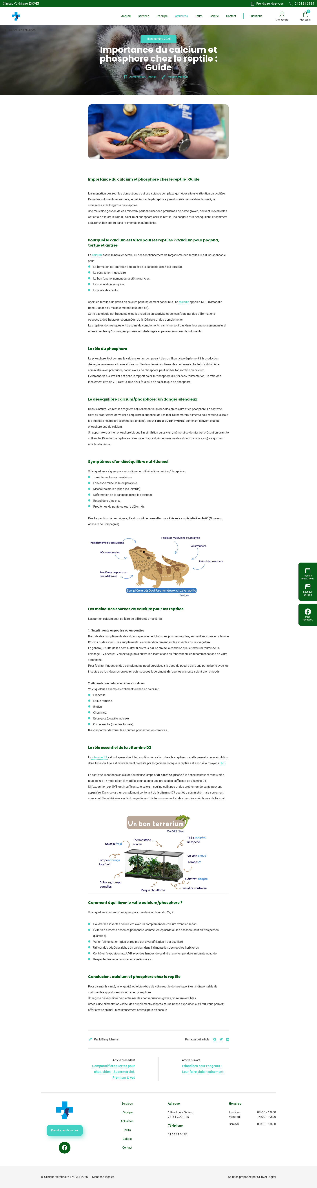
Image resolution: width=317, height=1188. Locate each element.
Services (143, 16)
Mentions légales (103, 1177)
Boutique (256, 16)
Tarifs (199, 16)
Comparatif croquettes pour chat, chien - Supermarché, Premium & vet (113, 1071)
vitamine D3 (99, 757)
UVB (222, 763)
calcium (97, 255)
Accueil (126, 16)
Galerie (214, 16)
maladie (183, 302)
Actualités (181, 16)
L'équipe (162, 16)
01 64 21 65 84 (177, 1134)
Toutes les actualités (19, 30)
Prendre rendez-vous (64, 1130)
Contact (231, 16)
